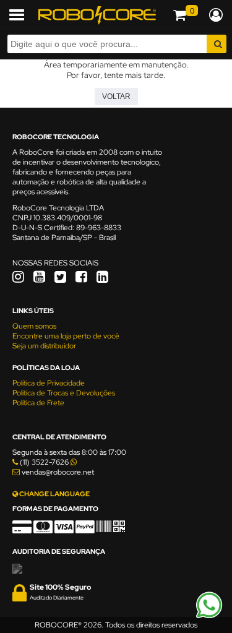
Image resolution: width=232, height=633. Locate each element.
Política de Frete (38, 403)
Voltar (116, 96)
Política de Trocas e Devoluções (63, 393)
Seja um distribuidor (44, 346)
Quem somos (34, 326)
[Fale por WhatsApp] (209, 616)
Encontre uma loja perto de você (65, 336)
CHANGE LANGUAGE (54, 493)
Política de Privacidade (48, 383)
